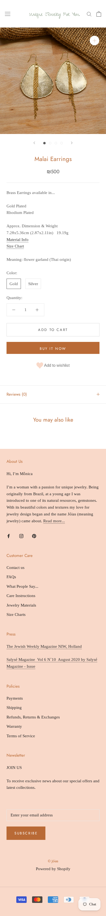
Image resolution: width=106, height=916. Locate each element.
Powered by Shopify (53, 869)
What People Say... (22, 586)
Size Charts (16, 614)
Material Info (18, 239)
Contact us (15, 567)
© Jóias (53, 861)
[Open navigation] (7, 14)
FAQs (11, 577)
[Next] (72, 143)
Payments (15, 698)
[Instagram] (21, 535)
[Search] (89, 13)
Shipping (14, 707)
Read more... (54, 521)
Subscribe (26, 833)
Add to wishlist (56, 365)
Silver (33, 284)
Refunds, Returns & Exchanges (33, 717)
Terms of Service (21, 736)
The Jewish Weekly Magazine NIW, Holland (44, 646)
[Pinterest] (34, 535)
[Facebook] (9, 535)
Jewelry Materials (21, 605)
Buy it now (53, 348)
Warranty (14, 726)
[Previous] (34, 143)
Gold (14, 284)
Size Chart (15, 246)
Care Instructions (21, 595)
